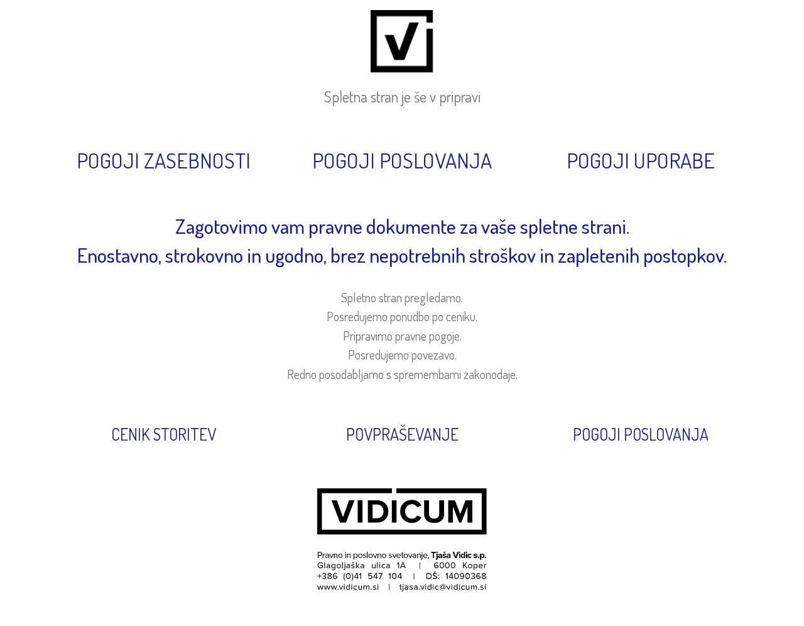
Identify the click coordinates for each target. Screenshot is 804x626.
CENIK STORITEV (163, 434)
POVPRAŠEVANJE (402, 434)
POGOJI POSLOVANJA (641, 434)
